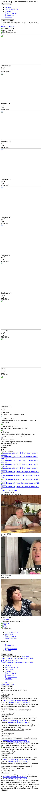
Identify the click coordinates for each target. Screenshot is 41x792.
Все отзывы (5, 619)
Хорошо (4, 790)
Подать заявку (6, 4)
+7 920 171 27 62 (7, 682)
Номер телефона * (7, 694)
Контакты (8, 17)
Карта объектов (10, 13)
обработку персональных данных (15, 700)
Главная (8, 7)
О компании (9, 15)
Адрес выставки (11, 649)
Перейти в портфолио (9, 490)
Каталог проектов (11, 9)
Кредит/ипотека (11, 638)
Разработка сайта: (17, 662)
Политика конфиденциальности (15, 657)
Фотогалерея (9, 634)
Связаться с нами (7, 20)
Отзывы (8, 11)
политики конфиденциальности (18, 702)
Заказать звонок (7, 654)
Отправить (5, 696)
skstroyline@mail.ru (7, 684)
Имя (2, 692)
